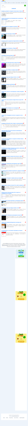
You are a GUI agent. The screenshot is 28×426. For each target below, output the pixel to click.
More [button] (25, 2)
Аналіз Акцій (22, 2)
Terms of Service (16, 417)
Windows (6, 2)
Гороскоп (13, 2)
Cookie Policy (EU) (21, 417)
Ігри (11, 2)
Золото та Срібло (18, 2)
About (4, 417)
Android (9, 2)
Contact (7, 417)
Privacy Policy (11, 417)
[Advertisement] (21, 263)
